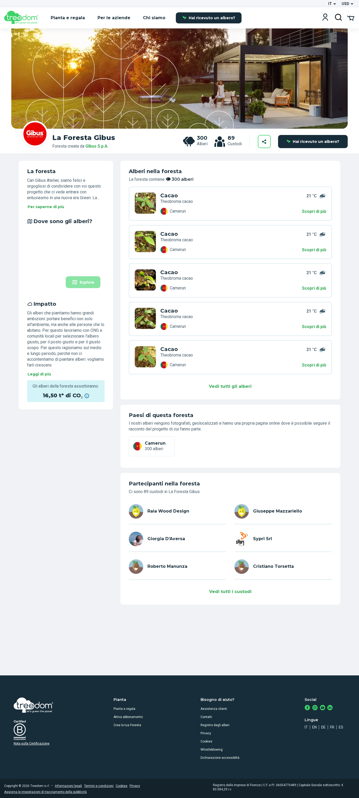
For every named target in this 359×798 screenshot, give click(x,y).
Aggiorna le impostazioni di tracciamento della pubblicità (45, 792)
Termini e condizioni (99, 786)
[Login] (325, 18)
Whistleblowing (212, 749)
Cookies (206, 741)
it (306, 727)
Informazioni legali (68, 786)
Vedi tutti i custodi (230, 591)
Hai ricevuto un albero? (212, 18)
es (341, 727)
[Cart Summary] (351, 18)
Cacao (169, 195)
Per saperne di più (46, 206)
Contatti (206, 717)
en (314, 727)
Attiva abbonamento (128, 717)
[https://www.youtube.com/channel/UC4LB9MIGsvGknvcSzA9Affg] (322, 708)
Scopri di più (314, 211)
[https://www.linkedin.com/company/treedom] (330, 708)
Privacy (206, 733)
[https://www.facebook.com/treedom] (307, 708)
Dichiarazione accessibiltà (220, 758)
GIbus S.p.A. (97, 146)
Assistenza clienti (214, 709)
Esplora (87, 282)
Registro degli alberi (215, 725)
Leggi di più (39, 374)
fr (332, 727)
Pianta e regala (124, 709)
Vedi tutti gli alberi (230, 386)
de (323, 727)
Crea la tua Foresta (127, 725)
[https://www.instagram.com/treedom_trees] (315, 708)
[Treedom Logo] (23, 18)
